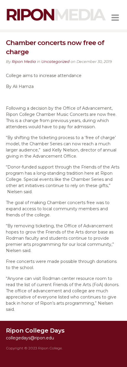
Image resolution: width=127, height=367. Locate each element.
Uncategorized (55, 61)
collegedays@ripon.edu (30, 338)
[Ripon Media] (56, 21)
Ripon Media (24, 61)
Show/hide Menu (115, 18)
